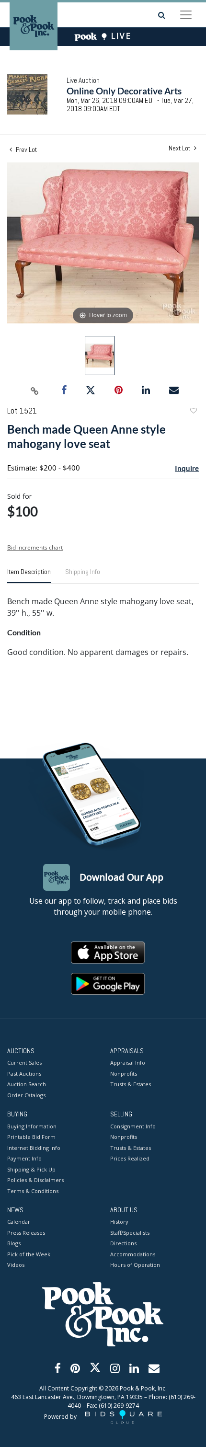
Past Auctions (24, 1073)
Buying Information (32, 1126)
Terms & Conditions (32, 1190)
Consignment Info (133, 1126)
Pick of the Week (28, 1254)
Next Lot (180, 148)
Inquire (187, 468)
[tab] (29, 575)
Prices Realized (129, 1158)
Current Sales (24, 1062)
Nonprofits (123, 1073)
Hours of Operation (135, 1264)
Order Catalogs (26, 1095)
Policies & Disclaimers (35, 1179)
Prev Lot (25, 149)
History (119, 1221)
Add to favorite (193, 411)
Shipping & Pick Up (31, 1169)
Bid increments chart (35, 547)
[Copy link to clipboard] (35, 390)
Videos (15, 1264)
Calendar (18, 1221)
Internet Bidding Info (33, 1147)
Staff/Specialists (129, 1232)
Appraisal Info (127, 1062)
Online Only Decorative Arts (124, 90)
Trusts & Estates (130, 1084)
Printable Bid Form (31, 1136)
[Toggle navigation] (186, 15)
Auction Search (26, 1084)
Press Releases (26, 1232)
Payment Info (24, 1158)
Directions (123, 1243)
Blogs (14, 1243)
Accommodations (132, 1254)
